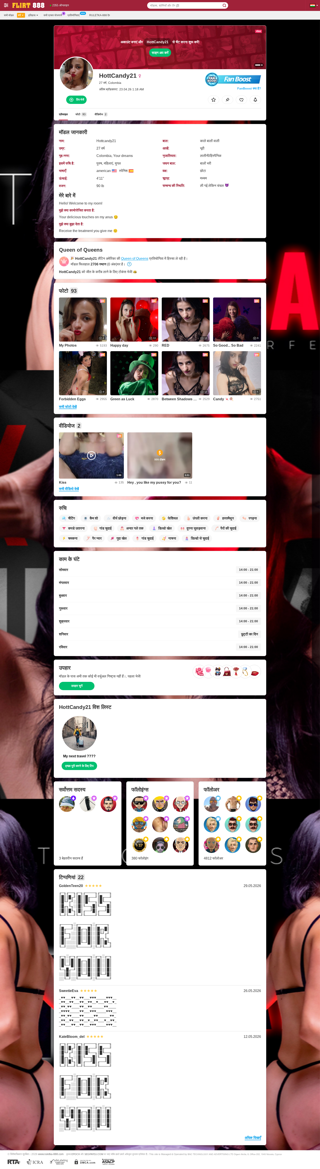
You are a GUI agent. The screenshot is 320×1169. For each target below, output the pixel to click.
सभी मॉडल (9, 15)
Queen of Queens (134, 258)
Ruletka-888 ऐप (99, 15)
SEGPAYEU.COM (93, 1154)
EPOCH (75, 1154)
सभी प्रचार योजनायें (53, 15)
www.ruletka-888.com (51, 1154)
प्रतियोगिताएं (73, 15)
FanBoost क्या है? (249, 88)
